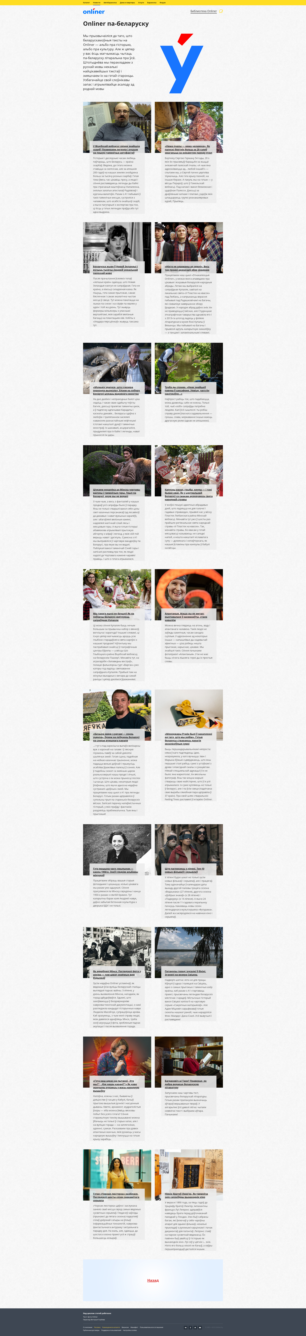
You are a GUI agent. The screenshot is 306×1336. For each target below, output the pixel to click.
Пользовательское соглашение (151, 1327)
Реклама (97, 1327)
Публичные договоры (91, 1330)
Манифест (134, 1327)
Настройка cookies (130, 1330)
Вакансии (125, 1327)
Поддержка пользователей (111, 1330)
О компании (87, 1327)
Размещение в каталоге (111, 1327)
